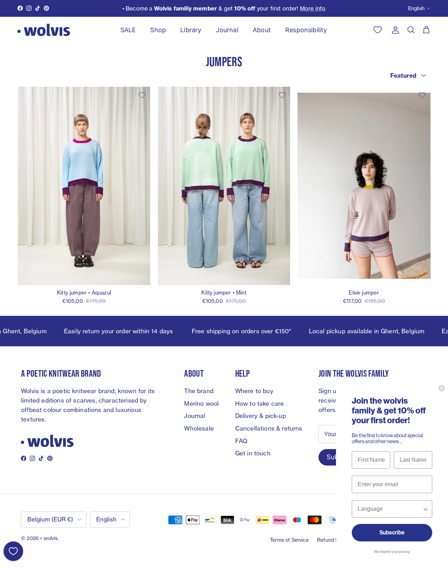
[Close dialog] (441, 388)
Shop (158, 30)
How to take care (259, 403)
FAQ (241, 441)
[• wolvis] (44, 30)
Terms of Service (289, 540)
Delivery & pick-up (260, 415)
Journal (227, 30)
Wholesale (199, 428)
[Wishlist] (13, 551)
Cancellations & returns (268, 428)
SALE (128, 30)
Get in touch (253, 453)
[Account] (394, 30)
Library (190, 30)
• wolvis (48, 538)
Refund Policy (333, 540)
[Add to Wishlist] (142, 95)
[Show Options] (425, 508)
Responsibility (306, 30)
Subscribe (392, 532)
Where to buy (254, 391)
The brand (199, 391)
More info (313, 8)
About (262, 30)
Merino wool (201, 403)
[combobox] (390, 508)
